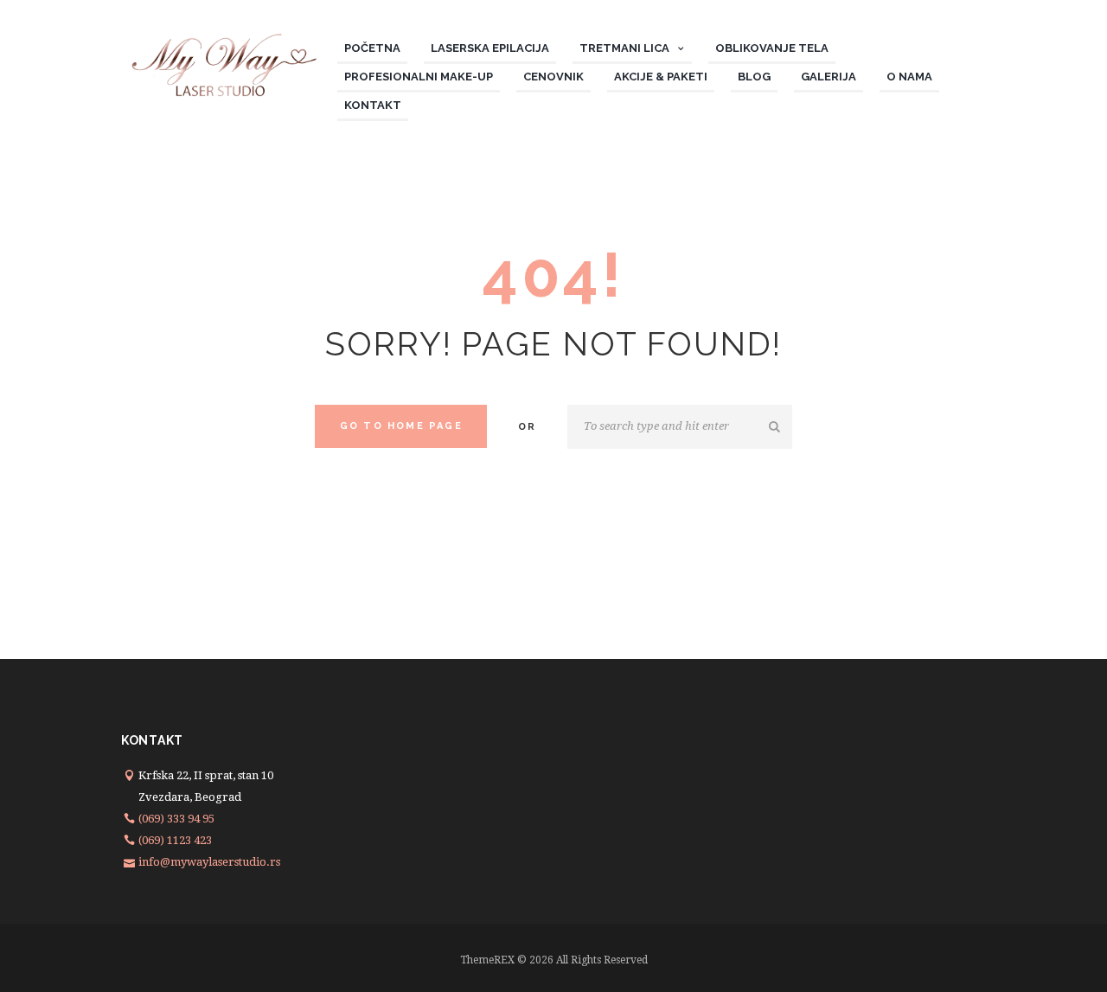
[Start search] (775, 427)
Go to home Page (401, 426)
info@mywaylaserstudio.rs (209, 861)
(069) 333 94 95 (176, 818)
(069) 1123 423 (175, 840)
